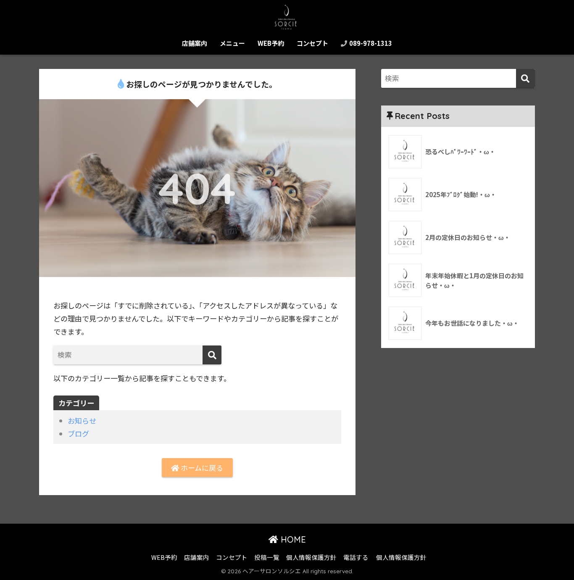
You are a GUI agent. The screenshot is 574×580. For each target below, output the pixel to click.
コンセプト (312, 43)
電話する (356, 557)
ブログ (78, 433)
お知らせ (82, 420)
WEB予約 (271, 43)
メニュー (232, 43)
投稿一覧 (266, 557)
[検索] (212, 354)
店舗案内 (194, 43)
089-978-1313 (370, 43)
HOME (292, 539)
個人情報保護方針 (311, 557)
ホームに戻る (201, 467)
